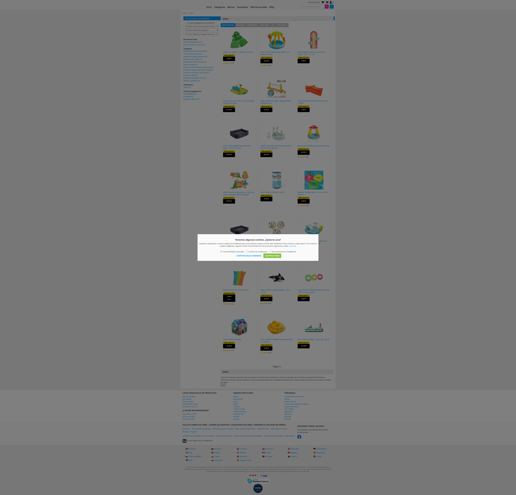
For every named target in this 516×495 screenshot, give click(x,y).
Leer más (292, 246)
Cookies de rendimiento (257, 251)
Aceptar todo (272, 255)
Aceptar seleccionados (249, 255)
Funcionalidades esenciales (233, 251)
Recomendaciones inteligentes (284, 251)
